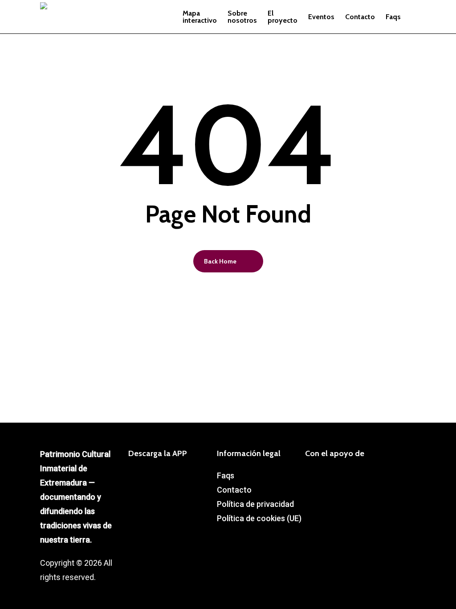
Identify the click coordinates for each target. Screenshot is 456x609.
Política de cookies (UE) (259, 518)
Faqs (225, 475)
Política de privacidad (255, 504)
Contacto (234, 489)
